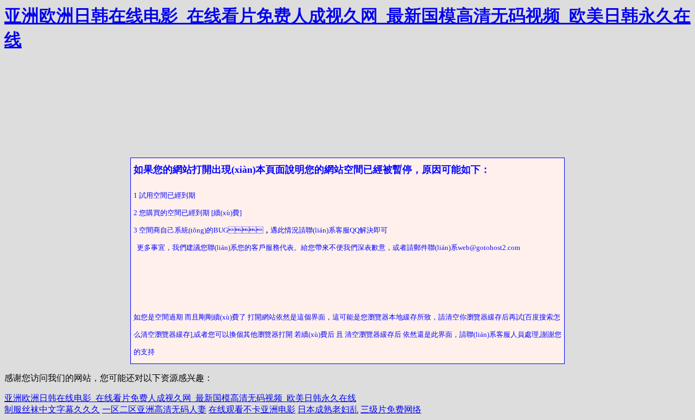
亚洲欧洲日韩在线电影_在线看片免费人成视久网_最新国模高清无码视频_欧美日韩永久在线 (180, 398)
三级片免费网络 (391, 409)
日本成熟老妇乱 (328, 409)
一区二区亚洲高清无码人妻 (154, 409)
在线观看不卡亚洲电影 (251, 409)
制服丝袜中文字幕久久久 (52, 409)
